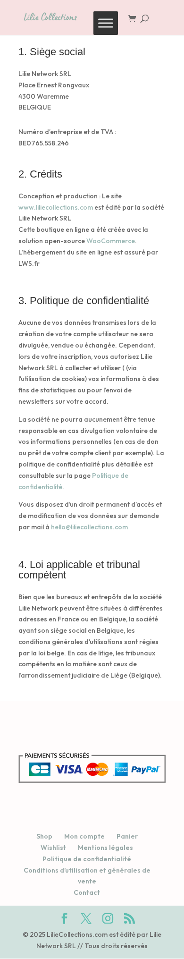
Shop (44, 836)
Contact (87, 892)
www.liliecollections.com (55, 207)
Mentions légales (105, 847)
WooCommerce (110, 241)
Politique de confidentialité (86, 859)
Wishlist (53, 847)
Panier (127, 836)
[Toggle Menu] (105, 22)
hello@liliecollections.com (89, 527)
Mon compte (84, 836)
